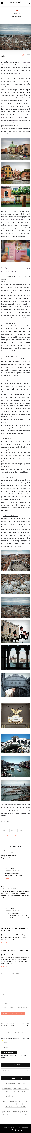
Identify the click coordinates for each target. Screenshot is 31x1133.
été (22, 1116)
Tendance (14, 830)
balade (10, 1086)
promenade (5, 830)
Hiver (12, 1096)
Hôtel (18, 1096)
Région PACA (16, 1111)
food (7, 1096)
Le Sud (4, 1101)
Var (12, 1114)
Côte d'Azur (16, 1091)
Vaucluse (18, 1114)
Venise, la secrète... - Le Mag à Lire (14, 950)
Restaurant (6, 1111)
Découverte (5, 827)
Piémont (8, 1106)
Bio (22, 1086)
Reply (5, 861)
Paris (24, 1104)
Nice (6, 1104)
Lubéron (11, 1101)
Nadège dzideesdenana (10, 851)
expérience (15, 827)
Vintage (26, 1114)
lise (2, 886)
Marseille (19, 1101)
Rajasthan (24, 1109)
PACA (19, 1104)
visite (10, 1116)
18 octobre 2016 (15, 20)
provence (16, 1109)
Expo (15, 1093)
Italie (15, 10)
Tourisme (5, 1114)
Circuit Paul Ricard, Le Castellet (7, 1025)
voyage (21, 830)
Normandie (13, 1104)
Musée (26, 1101)
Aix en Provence (10, 1083)
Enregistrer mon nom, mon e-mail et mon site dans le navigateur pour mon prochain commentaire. (15, 1008)
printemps (22, 1106)
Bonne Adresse (6, 1088)
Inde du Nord (7, 1098)
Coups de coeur (24, 1088)
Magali (3, 56)
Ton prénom (4, 1047)
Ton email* (4, 1042)
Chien (15, 1088)
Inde (24, 1096)
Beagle (17, 1086)
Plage (15, 1106)
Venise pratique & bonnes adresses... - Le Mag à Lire (15, 929)
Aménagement (21, 1083)
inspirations (17, 1098)
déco (23, 1091)
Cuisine (8, 1091)
